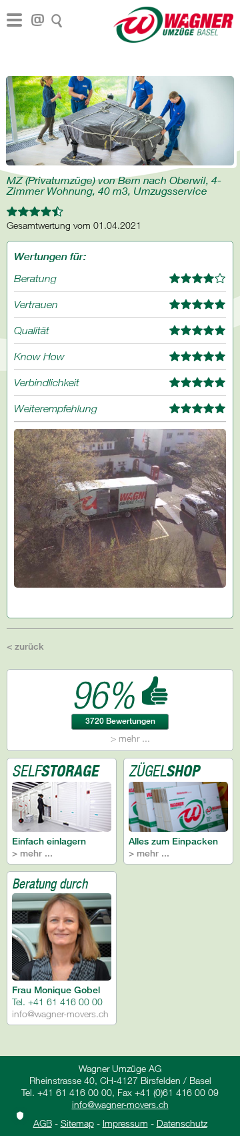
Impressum (125, 1123)
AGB (42, 1123)
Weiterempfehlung (55, 408)
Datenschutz (182, 1123)
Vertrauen (36, 304)
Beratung (35, 278)
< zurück (25, 646)
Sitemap (77, 1123)
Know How (39, 356)
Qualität (31, 330)
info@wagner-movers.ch (60, 1013)
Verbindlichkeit (46, 382)
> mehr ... (130, 738)
